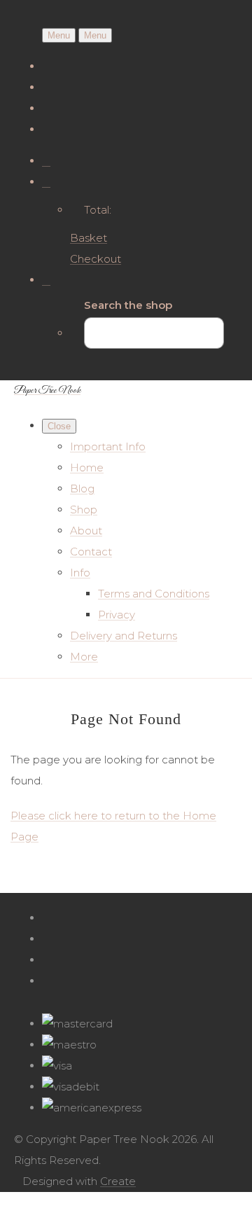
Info (80, 572)
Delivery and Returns (123, 635)
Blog (82, 488)
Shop (83, 509)
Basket (88, 237)
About (86, 530)
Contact (91, 551)
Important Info (108, 446)
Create (118, 1181)
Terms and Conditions (153, 593)
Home (87, 467)
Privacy (116, 614)
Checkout (95, 258)
